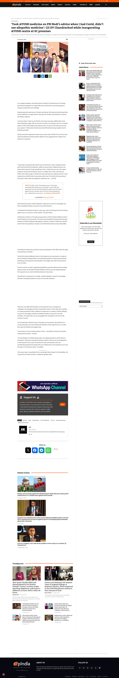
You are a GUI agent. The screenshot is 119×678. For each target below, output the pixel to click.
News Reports (18, 18)
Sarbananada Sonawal (60, 420)
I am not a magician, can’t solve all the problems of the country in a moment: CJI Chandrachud (41, 544)
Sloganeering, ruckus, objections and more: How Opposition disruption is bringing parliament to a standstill (63, 618)
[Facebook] (98, 1)
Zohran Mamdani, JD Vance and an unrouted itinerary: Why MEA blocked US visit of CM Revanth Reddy (94, 148)
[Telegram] (42, 76)
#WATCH (27, 185)
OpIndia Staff (16, 594)
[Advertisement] (42, 293)
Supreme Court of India (23, 422)
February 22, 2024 (47, 197)
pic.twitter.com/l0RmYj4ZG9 (52, 193)
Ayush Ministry (36, 420)
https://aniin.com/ (32, 429)
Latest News (83, 67)
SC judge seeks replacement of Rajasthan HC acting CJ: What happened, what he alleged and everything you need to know (94, 98)
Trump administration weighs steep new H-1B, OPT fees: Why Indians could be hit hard (94, 170)
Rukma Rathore (48, 592)
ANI (67, 39)
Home (12, 18)
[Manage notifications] (3, 674)
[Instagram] (99, 1)
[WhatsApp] (105, 1)
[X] (103, 1)
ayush (29, 420)
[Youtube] (107, 1)
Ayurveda (25, 420)
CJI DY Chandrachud (45, 420)
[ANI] (23, 430)
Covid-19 (52, 420)
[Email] (46, 76)
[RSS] (101, 1)
